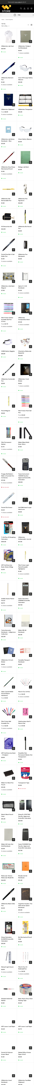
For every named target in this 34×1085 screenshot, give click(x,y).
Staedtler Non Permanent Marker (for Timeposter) (25, 755)
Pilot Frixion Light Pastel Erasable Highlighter (23, 567)
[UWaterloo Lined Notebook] (8, 1071)
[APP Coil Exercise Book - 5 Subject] (8, 743)
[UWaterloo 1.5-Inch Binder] (8, 650)
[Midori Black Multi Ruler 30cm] (25, 433)
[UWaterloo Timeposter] (25, 100)
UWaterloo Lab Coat (7, 46)
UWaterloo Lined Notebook (6, 1081)
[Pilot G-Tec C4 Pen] (25, 682)
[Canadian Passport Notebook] (25, 650)
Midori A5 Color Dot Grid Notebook (7, 845)
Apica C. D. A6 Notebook (22, 287)
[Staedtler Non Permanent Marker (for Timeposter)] (25, 743)
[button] (28, 8)
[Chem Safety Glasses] (25, 129)
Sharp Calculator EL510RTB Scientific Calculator (7, 939)
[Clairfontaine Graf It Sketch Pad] (25, 712)
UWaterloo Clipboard (7, 109)
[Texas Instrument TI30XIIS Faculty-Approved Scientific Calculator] (25, 464)
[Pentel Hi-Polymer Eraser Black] (8, 1043)
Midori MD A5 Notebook (22, 631)
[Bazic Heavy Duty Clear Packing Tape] (25, 989)
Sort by (3, 23)
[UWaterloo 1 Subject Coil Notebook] (25, 36)
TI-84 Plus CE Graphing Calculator (8, 538)
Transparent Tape (23, 783)
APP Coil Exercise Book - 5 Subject (8, 754)
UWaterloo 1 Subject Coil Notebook (24, 47)
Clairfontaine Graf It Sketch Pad (24, 722)
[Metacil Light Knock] (8, 957)
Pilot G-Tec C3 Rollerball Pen (22, 968)
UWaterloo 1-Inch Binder (23, 380)
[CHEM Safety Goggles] (8, 341)
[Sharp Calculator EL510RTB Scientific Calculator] (8, 927)
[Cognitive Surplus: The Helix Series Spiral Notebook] (25, 894)
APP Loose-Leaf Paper (8, 1026)
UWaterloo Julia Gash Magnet (7, 287)
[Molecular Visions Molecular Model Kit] (8, 866)
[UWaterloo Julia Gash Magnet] (8, 276)
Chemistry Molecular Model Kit (24, 352)
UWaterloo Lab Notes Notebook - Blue (7, 140)
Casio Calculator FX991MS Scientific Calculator (24, 600)
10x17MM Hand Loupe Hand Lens (24, 508)
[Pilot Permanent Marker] (8, 433)
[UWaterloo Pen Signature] (25, 189)
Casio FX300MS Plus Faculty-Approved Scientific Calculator (24, 846)
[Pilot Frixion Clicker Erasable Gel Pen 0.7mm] (8, 308)
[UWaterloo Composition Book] (25, 308)
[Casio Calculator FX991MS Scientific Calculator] (25, 589)
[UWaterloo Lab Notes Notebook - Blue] (8, 129)
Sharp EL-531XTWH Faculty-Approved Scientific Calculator (24, 816)
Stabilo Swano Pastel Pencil (7, 599)
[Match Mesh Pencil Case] (8, 805)
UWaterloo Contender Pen (8, 380)
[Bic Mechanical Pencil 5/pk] (25, 927)
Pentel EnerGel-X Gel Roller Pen (7, 255)
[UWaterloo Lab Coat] (8, 36)
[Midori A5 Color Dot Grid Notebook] (8, 834)
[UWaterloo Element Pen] (8, 68)
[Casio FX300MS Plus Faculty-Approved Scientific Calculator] (25, 834)
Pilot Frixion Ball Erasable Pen (6, 722)
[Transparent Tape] (25, 773)
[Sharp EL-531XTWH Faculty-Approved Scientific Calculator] (25, 805)
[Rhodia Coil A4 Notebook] (25, 866)
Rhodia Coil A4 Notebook (22, 877)
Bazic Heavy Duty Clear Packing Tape (25, 999)
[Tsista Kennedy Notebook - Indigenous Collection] (8, 621)
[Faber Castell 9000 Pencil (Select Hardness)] (8, 682)
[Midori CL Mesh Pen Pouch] (8, 773)
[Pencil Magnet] (8, 401)
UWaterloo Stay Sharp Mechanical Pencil (8, 168)
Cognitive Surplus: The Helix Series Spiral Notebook (25, 905)
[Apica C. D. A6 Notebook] (25, 276)
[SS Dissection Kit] (8, 217)
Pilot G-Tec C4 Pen (24, 691)
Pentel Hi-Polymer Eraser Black (7, 1053)
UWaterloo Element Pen (7, 78)
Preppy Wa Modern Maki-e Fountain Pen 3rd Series (7, 476)
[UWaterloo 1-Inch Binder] (25, 369)
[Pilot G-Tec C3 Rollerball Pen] (25, 957)
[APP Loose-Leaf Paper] (8, 1017)
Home (3, 19)
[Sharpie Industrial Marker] (8, 989)
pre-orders (18, 2)
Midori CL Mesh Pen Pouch (7, 784)
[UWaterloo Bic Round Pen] (25, 217)
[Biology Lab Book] (25, 157)
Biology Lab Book (23, 167)
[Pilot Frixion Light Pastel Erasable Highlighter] (25, 555)
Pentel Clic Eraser (6, 507)
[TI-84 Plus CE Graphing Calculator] (8, 527)
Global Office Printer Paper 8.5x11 (24, 1053)
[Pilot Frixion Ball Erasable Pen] (8, 712)
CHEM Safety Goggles (8, 351)
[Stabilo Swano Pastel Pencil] (8, 589)
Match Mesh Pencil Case (7, 815)
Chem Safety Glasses (25, 139)
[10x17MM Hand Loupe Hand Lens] (25, 498)
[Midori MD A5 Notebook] (25, 621)
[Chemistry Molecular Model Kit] (25, 341)
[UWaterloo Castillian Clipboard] (25, 1071)
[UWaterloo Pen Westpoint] (25, 245)
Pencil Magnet (5, 411)
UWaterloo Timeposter (25, 109)
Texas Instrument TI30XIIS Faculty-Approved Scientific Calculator (24, 476)
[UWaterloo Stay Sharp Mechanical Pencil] (8, 157)
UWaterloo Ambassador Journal (24, 538)
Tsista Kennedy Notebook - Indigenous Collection (8, 632)
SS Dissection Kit (6, 226)
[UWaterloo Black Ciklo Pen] (8, 894)
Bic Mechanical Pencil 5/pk (25, 938)
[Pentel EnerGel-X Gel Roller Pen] (8, 245)
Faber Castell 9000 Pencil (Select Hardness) (7, 693)
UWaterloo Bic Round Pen (24, 227)
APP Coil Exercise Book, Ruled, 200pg (7, 566)
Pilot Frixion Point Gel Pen (24, 411)
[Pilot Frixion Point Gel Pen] (25, 401)
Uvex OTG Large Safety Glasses (25, 78)
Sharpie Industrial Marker (6, 999)
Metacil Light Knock (7, 967)
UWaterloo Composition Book (24, 318)
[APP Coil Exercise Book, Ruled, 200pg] (8, 555)
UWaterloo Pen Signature (23, 199)
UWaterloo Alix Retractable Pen (6, 199)
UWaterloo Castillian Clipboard (24, 1081)
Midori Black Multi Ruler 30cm (23, 443)
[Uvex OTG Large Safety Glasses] (25, 68)
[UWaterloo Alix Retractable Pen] (8, 189)
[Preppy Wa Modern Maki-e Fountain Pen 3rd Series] (8, 464)
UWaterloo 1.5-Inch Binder (7, 661)
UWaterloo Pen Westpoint (23, 255)
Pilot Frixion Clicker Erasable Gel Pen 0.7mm (7, 319)
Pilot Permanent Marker (6, 443)
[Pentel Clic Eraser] (8, 498)
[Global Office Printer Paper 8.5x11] (25, 1043)
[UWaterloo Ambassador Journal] (25, 527)
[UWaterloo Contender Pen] (8, 369)
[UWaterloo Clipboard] (8, 100)
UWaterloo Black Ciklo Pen (8, 904)
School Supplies (9, 19)
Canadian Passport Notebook (24, 661)
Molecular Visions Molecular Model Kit (7, 877)
